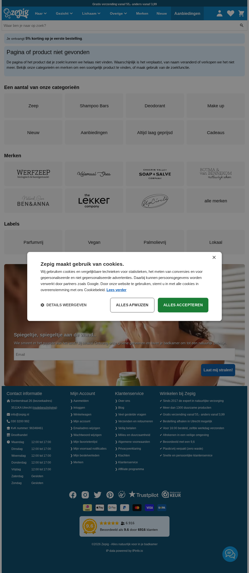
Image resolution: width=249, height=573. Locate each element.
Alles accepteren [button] (183, 305)
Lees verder (116, 290)
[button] (64, 305)
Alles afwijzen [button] (132, 305)
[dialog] (124, 286)
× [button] (214, 257)
